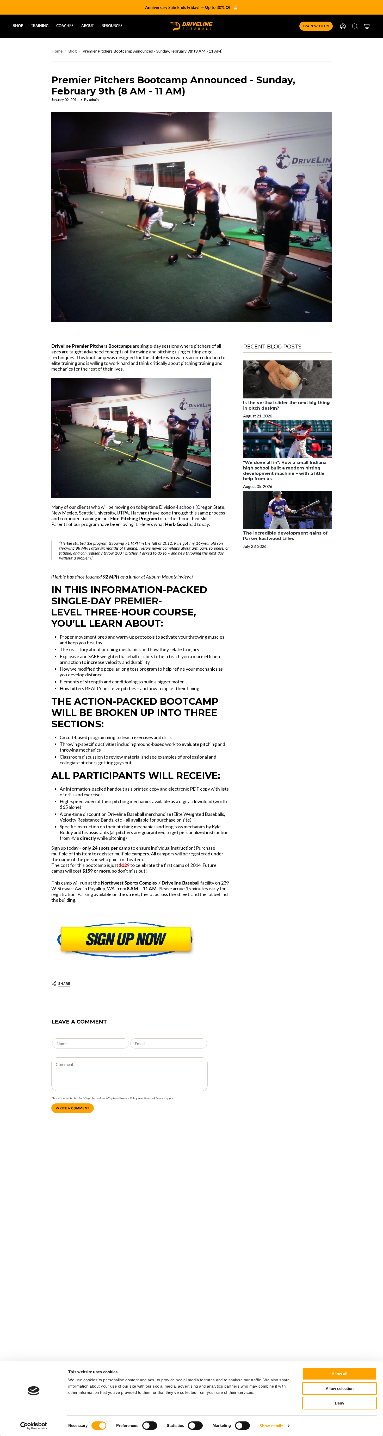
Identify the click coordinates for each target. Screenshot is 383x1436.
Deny (339, 1403)
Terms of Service (154, 1098)
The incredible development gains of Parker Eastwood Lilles (285, 536)
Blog (72, 50)
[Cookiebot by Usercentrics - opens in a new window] (34, 1426)
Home (57, 50)
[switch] (149, 1425)
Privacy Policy (128, 1098)
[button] (18, 26)
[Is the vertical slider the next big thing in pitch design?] (287, 379)
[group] (191, 7)
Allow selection (340, 1388)
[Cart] (367, 26)
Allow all (339, 1373)
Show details (271, 1426)
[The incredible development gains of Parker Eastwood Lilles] (287, 510)
